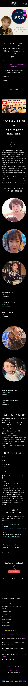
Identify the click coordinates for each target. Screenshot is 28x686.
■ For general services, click (10, 634)
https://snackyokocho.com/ (12, 524)
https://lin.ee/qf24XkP (13, 537)
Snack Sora (5, 304)
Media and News (6, 619)
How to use (5, 552)
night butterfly (6, 392)
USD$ (8, 666)
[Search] (23, 3)
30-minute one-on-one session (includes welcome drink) (14, 71)
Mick (3, 314)
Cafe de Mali (5, 294)
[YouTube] (13, 659)
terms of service (7, 622)
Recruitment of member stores (11, 617)
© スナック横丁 (14, 670)
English (16, 666)
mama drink (6, 76)
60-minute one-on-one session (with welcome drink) (14, 65)
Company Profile (6, 611)
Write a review (14, 571)
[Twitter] (6, 659)
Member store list (7, 604)
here (19, 634)
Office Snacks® (6, 601)
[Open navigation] (2, 3)
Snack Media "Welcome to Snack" (11, 598)
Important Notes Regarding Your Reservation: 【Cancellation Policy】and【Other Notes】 (13, 545)
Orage (3, 402)
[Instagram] (10, 659)
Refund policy (6, 625)
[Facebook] (2, 659)
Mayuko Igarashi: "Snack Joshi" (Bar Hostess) (12, 607)
